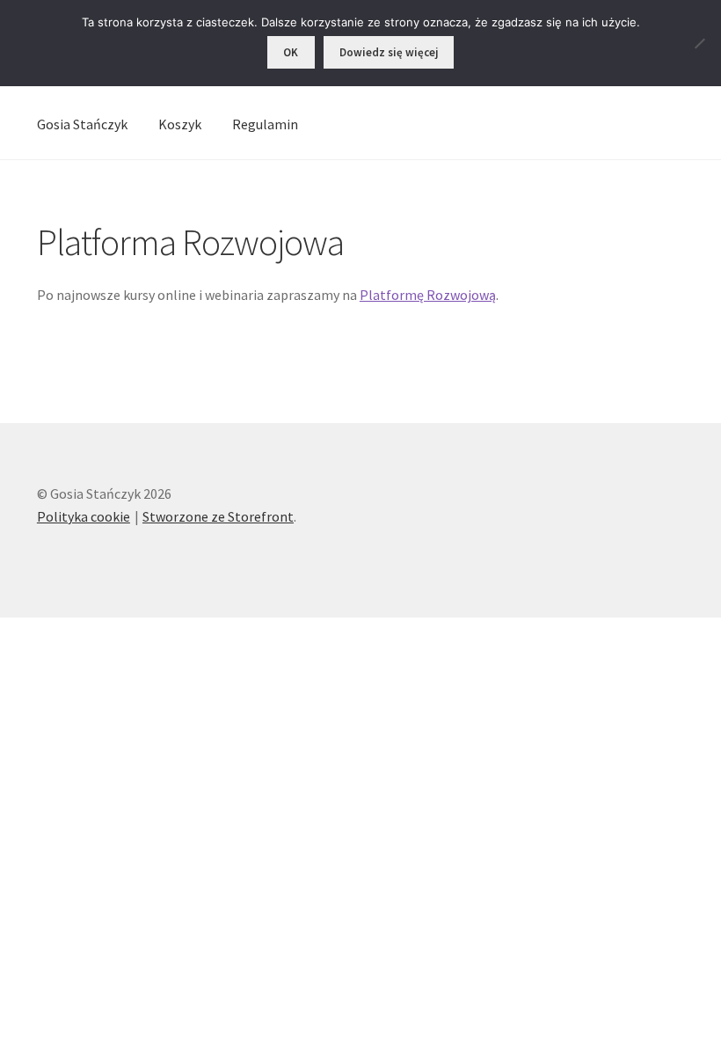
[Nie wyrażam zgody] (699, 43)
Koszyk (179, 124)
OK (290, 52)
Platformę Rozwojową (428, 294)
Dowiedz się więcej (388, 52)
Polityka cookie (83, 516)
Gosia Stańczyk (82, 124)
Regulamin (265, 124)
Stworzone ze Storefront (218, 516)
